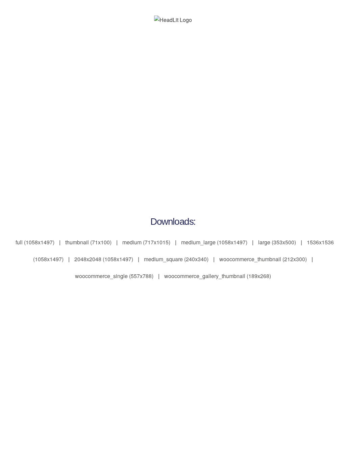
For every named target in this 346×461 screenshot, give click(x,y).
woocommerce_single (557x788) (114, 276)
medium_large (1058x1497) (214, 242)
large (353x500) (277, 242)
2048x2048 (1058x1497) (103, 259)
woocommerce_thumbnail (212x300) (263, 259)
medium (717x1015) (146, 242)
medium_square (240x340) (176, 259)
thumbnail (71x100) (88, 242)
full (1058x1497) (35, 242)
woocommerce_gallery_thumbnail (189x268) (217, 276)
